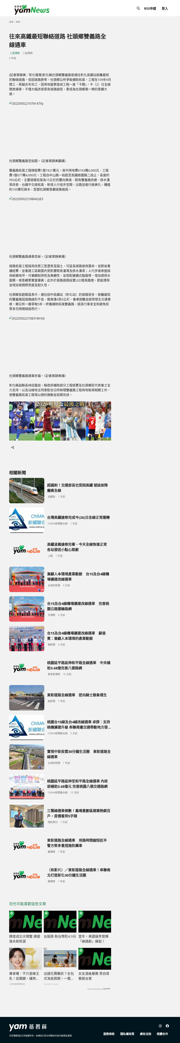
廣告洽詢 (145, 1034)
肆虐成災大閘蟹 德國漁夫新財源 (24, 939)
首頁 (11, 21)
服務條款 (109, 1034)
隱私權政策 (127, 1034)
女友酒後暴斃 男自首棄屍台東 (93, 976)
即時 (18, 21)
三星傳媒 (15, 53)
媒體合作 (162, 1034)
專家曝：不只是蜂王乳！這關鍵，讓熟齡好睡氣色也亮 (24, 976)
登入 (165, 8)
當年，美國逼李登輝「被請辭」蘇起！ (93, 939)
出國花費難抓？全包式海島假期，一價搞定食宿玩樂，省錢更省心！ (59, 976)
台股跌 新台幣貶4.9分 (60, 936)
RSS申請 (150, 8)
